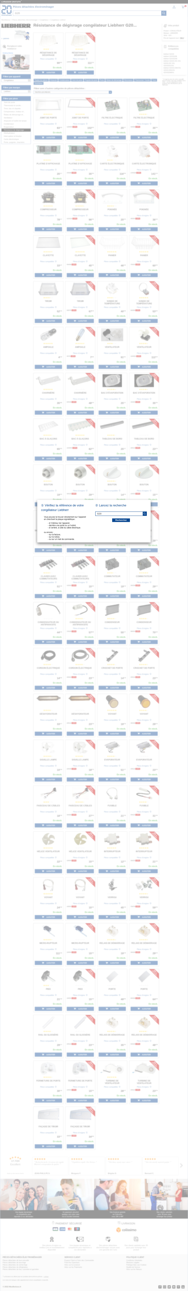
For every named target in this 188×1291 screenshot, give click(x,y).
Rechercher (121, 520)
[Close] (150, 500)
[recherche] (145, 514)
